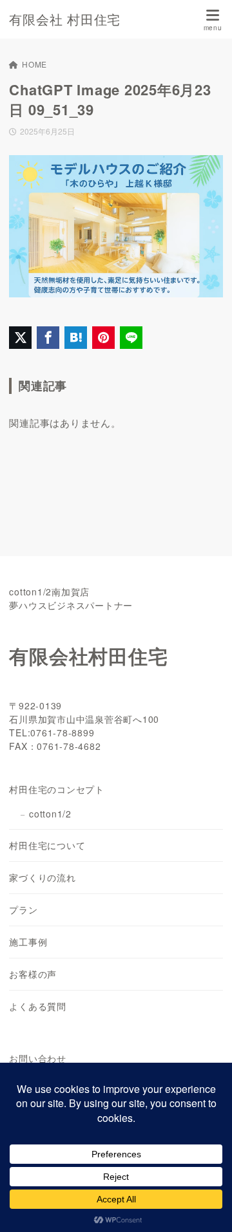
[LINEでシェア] (131, 337)
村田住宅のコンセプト (56, 789)
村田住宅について (47, 845)
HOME (34, 64)
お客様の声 (33, 973)
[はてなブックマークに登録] (75, 337)
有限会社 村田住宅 (65, 19)
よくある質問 (37, 1006)
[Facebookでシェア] (48, 337)
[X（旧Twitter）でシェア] (20, 337)
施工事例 (28, 941)
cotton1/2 (50, 813)
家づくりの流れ (42, 877)
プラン (23, 909)
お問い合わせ (37, 1058)
